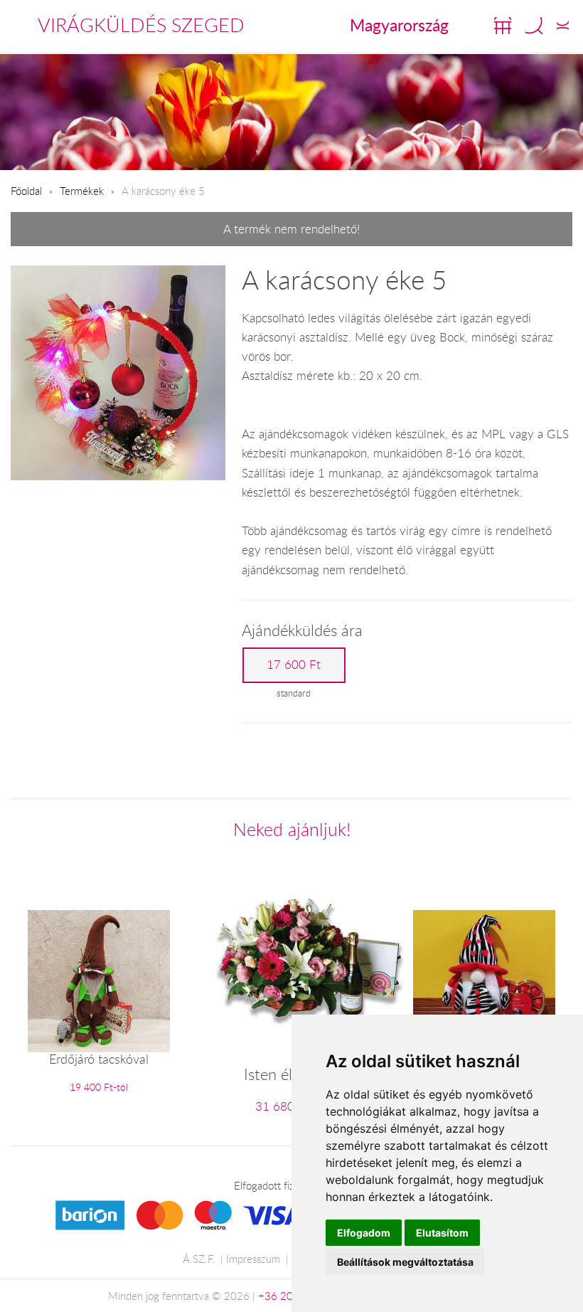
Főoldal (26, 191)
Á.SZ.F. (199, 1259)
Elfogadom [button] (363, 1233)
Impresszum (253, 1259)
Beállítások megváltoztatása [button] (405, 1262)
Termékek (82, 191)
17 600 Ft (294, 664)
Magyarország (399, 25)
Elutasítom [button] (442, 1233)
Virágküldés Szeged (141, 25)
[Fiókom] (563, 25)
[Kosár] (502, 25)
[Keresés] (533, 25)
